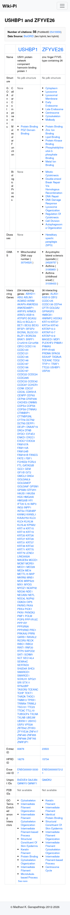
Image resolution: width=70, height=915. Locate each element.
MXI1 (20, 584)
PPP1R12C (31, 619)
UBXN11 (22, 721)
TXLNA (34, 714)
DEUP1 (21, 427)
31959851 (51, 269)
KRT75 (30, 549)
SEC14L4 (28, 658)
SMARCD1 (23, 672)
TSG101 (22, 707)
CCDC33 (22, 381)
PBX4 (20, 609)
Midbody (50, 119)
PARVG (21, 605)
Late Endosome (54, 109)
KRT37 (30, 542)
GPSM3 (21, 490)
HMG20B (22, 500)
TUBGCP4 (23, 714)
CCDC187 (22, 364)
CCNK (20, 388)
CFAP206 (31, 399)
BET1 (20, 325)
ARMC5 (31, 311)
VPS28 (29, 724)
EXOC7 (21, 441)
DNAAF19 (32, 427)
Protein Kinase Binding (54, 142)
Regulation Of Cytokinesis (53, 215)
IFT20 (20, 504)
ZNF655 (31, 735)
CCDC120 (22, 350)
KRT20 (21, 535)
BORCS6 (31, 336)
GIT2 (28, 472)
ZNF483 (21, 735)
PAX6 (29, 605)
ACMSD (21, 301)
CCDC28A (23, 378)
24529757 (51, 262)
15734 (45, 759)
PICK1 (28, 609)
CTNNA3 (32, 409)
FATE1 (21, 458)
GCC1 (20, 469)
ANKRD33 (32, 304)
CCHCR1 (33, 385)
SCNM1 (28, 654)
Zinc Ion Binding (50, 131)
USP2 (20, 724)
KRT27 (21, 539)
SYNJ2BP (23, 686)
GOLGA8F (23, 486)
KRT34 (46, 325)
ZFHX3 (31, 728)
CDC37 (29, 388)
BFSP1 (21, 329)
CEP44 (58, 304)
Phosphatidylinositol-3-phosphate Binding (54, 153)
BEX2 (27, 325)
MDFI (56, 339)
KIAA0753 (23, 518)
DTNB (28, 430)
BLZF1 (21, 336)
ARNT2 (21, 315)
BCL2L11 (31, 322)
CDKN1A (31, 392)
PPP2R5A (23, 626)
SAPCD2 (29, 651)
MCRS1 (29, 563)
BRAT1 (21, 339)
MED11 (21, 567)
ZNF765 (31, 738)
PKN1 (20, 612)
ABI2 (20, 297)
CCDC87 (22, 385)
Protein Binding (29, 126)
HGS (20, 497)
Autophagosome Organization (54, 226)
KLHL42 (21, 525)
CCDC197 (22, 371)
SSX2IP (46, 357)
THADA (21, 696)
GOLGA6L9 (23, 479)
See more (22, 881)
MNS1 (30, 577)
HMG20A (29, 497)
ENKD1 (21, 437)
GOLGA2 (54, 308)
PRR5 (31, 633)
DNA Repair (52, 196)
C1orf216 (22, 343)
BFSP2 (30, 329)
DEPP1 (30, 423)
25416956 (55, 31)
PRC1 (33, 630)
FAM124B (22, 451)
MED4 (20, 570)
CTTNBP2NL (24, 416)
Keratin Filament (26, 851)
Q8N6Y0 (22, 783)
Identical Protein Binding (54, 816)
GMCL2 (21, 476)
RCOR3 (21, 640)
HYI (30, 500)
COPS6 (31, 406)
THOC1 (30, 696)
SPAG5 (56, 353)
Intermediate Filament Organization (28, 807)
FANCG (33, 455)
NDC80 (21, 591)
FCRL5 (32, 462)
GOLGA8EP (24, 483)
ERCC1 (30, 437)
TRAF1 (55, 364)
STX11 (26, 682)
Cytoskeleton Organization (28, 861)
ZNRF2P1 (22, 742)
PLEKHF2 (47, 343)
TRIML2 (31, 703)
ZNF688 (21, 738)
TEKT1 (29, 693)
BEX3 (35, 325)
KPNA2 (31, 525)
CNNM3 (32, 402)
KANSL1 (31, 514)
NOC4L (21, 598)
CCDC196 (22, 367)
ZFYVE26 (52, 49)
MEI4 (28, 570)
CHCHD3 (22, 402)
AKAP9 (21, 304)
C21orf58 (33, 343)
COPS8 (21, 409)
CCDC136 (47, 304)
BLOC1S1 (32, 332)
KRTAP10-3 (48, 329)
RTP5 (20, 651)
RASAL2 (31, 637)
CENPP (21, 395)
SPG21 (32, 679)
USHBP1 (28, 49)
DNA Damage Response (53, 201)
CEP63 (31, 395)
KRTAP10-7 (48, 332)
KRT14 (21, 528)
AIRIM (30, 301)
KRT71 (21, 549)
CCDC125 (47, 301)
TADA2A (56, 357)
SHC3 (31, 668)
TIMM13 (22, 700)
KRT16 (21, 532)
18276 (20, 759)
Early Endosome (52, 103)
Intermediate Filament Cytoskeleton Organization (28, 819)
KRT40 (30, 546)
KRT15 (30, 528)
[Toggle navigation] (62, 6)
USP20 (46, 371)
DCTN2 (30, 420)
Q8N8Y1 (32, 783)
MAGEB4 (22, 560)
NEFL (31, 595)
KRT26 (30, 535)
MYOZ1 (21, 588)
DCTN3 (21, 423)
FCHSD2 (22, 462)
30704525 (26, 262)
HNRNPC (47, 318)
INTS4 (20, 511)
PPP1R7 (22, 623)
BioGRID (29, 36)
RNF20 (29, 647)
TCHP (20, 693)
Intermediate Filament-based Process (29, 831)
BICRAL (21, 332)
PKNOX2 (30, 612)
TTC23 (31, 707)
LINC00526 (23, 556)
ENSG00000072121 (52, 771)
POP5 (20, 619)
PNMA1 (58, 343)
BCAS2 (32, 318)
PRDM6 (46, 353)
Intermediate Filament (28, 868)
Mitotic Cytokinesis (52, 173)
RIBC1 (21, 644)
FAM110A (22, 448)
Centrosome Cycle (52, 868)
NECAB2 (22, 595)
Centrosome (52, 112)
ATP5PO (22, 318)
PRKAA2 (22, 633)
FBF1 (29, 458)
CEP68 (21, 399)
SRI (19, 682)
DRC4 (20, 430)
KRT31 (21, 542)
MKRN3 (21, 577)
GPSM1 (34, 486)
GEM (28, 469)
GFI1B (21, 472)
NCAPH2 (32, 588)
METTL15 (22, 574)
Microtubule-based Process (29, 875)
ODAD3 (21, 602)
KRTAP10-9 (48, 336)
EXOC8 (30, 441)
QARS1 (21, 637)
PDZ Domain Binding (28, 131)
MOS (20, 581)
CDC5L (21, 392)
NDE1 (29, 591)
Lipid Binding (53, 137)
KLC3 (33, 518)
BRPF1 (30, 339)
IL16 (27, 504)
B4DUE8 (22, 780)
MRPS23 (29, 581)
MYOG (28, 584)
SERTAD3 (23, 665)
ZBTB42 (22, 728)
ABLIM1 (28, 297)
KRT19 (30, 532)
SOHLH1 (22, 679)
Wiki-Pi (9, 6)
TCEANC (33, 689)
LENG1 (30, 553)
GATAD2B (28, 465)
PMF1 (20, 616)
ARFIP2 (21, 311)
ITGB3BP (30, 511)
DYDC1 (21, 434)
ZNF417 (33, 731)
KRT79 (21, 553)
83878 (20, 749)
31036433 (51, 283)
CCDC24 (33, 374)
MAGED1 (47, 339)
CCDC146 (22, 357)
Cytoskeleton (53, 116)
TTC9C (21, 710)
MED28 (30, 567)
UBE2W (30, 717)
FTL (19, 465)
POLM (28, 616)
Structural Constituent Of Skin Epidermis (29, 842)
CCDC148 (22, 360)
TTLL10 (30, 710)
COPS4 (21, 406)
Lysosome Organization (53, 208)
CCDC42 (33, 381)
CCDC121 (22, 353)
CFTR (45, 308)
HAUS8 (30, 493)
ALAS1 (54, 294)
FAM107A (22, 444)
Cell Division (53, 221)
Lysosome (51, 91)
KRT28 (30, 539)
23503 (45, 749)
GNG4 (30, 476)
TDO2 (56, 360)
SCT (19, 658)
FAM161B (22, 455)
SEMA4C (22, 661)
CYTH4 (21, 420)
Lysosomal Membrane (52, 96)
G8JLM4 (32, 780)
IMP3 (33, 504)
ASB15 (30, 315)
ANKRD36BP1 (25, 308)
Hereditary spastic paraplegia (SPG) (51, 240)
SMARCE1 (23, 675)
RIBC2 (29, 644)
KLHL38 (28, 521)
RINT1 (20, 647)
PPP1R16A (48, 350)
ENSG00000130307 (27, 771)
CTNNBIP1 (23, 413)
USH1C (32, 721)
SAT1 (20, 654)
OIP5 (29, 602)
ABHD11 (30, 294)
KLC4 (20, 521)
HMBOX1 (47, 315)
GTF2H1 (31, 490)
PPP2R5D (23, 630)
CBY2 (20, 346)
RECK (30, 640)
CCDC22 (22, 374)
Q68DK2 (47, 780)
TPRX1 (31, 700)
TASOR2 (22, 689)
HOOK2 (57, 318)
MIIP (32, 574)
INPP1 (27, 507)
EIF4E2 (30, 434)
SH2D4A (22, 668)
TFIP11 (46, 364)
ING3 (20, 507)
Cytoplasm (52, 88)
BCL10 (21, 322)
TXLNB (21, 717)
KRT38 (21, 546)
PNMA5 (46, 346)
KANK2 (21, 514)
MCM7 (21, 563)
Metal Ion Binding (51, 163)
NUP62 (30, 598)
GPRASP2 (48, 311)
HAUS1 (21, 493)
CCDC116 (30, 346)
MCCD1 (33, 560)
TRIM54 (21, 703)
